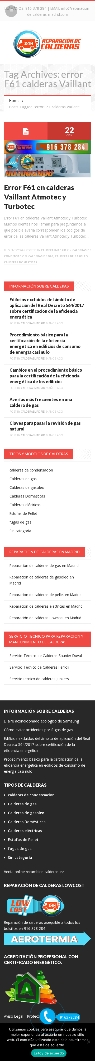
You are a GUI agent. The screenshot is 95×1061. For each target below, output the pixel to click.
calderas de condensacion (31, 470)
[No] (88, 1041)
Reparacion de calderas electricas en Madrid (46, 606)
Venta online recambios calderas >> (34, 871)
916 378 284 (35, 8)
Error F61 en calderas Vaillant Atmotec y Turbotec (39, 197)
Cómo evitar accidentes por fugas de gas (38, 729)
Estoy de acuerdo (49, 1053)
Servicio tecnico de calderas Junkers (39, 678)
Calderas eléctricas (25, 504)
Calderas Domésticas (20, 262)
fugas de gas (20, 522)
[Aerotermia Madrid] (47, 938)
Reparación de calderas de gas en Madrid (44, 565)
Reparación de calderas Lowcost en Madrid (45, 617)
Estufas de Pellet (23, 513)
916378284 (69, 1017)
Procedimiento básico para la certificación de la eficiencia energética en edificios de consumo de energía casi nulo (44, 765)
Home (14, 100)
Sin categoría (20, 530)
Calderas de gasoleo (71, 256)
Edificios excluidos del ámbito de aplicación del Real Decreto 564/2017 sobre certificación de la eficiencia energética (47, 744)
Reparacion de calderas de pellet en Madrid (46, 594)
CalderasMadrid (53, 250)
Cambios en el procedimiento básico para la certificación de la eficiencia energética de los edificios (46, 375)
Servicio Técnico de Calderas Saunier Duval (46, 655)
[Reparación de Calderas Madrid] (47, 43)
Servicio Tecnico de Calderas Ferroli (39, 667)
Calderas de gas (40, 256)
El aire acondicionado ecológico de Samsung (41, 721)
